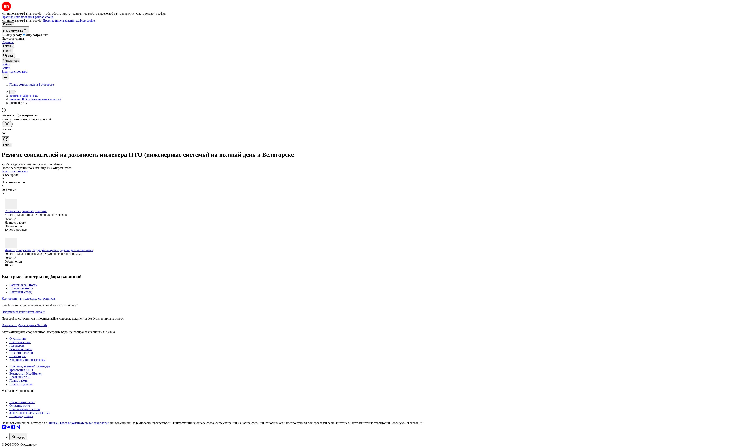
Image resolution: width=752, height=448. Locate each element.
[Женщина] (11, 204)
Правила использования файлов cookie (69, 20)
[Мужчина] (11, 243)
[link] (8, 55)
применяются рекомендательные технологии (79, 422)
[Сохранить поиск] (5, 139)
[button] (6, 64)
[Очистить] (7, 124)
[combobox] (20, 115)
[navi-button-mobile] (5, 76)
